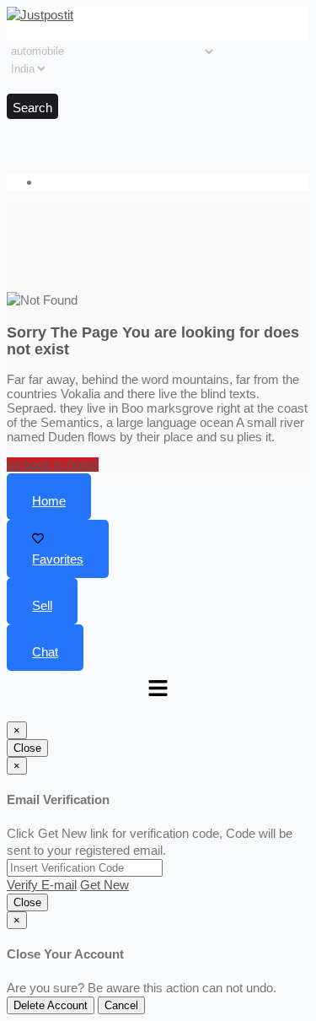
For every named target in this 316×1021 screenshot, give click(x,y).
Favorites (57, 559)
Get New (104, 885)
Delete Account (50, 1005)
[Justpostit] (40, 15)
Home (49, 501)
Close (27, 748)
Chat (45, 652)
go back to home (53, 464)
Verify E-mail (42, 885)
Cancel (121, 1005)
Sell (42, 605)
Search (32, 107)
